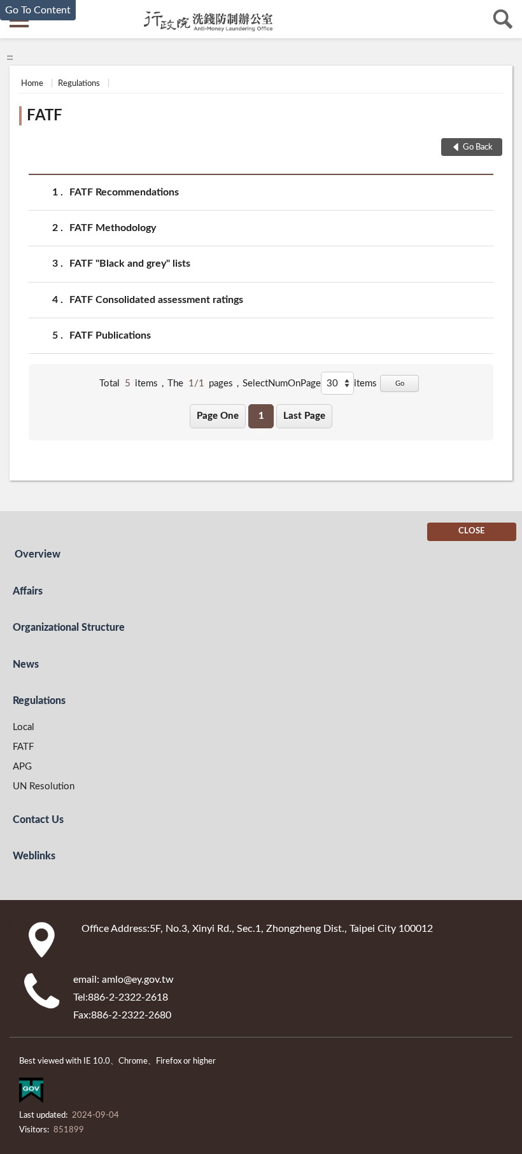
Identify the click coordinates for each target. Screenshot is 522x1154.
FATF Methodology (112, 228)
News (26, 664)
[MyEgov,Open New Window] (31, 1093)
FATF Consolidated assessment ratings (156, 300)
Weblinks (34, 856)
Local (23, 727)
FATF (44, 115)
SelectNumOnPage (282, 383)
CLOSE (471, 531)
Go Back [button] (478, 147)
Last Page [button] (304, 416)
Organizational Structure (69, 628)
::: (10, 57)
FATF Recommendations (124, 192)
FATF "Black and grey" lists (129, 263)
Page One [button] (218, 416)
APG (22, 766)
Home (32, 84)
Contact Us (38, 820)
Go (399, 383)
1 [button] (261, 416)
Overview (37, 554)
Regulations (79, 84)
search (503, 19)
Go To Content (38, 10)
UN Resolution (43, 786)
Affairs (28, 591)
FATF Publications (110, 335)
